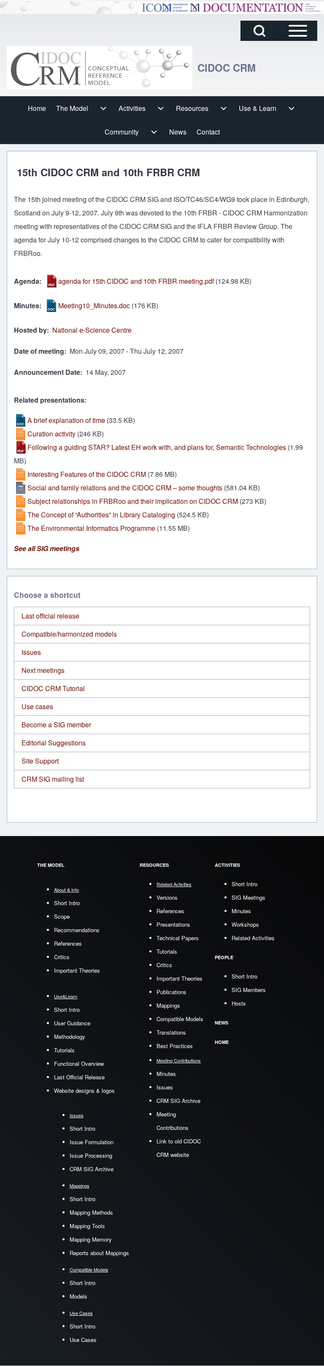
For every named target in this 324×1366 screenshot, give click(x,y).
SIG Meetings (248, 897)
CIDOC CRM (226, 67)
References (68, 943)
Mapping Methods (91, 1212)
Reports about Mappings (99, 1253)
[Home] (99, 67)
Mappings (168, 1005)
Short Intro (67, 903)
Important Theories (77, 970)
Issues (31, 652)
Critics (62, 957)
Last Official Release (79, 1077)
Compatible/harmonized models (69, 634)
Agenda (26, 281)
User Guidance (72, 1023)
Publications (171, 992)
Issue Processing (91, 1155)
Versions (167, 897)
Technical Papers (178, 938)
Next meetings (43, 670)
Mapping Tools (87, 1226)
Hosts (239, 1003)
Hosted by (30, 330)
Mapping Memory (91, 1239)
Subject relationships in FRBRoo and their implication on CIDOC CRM (132, 501)
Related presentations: (50, 400)
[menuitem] (37, 108)
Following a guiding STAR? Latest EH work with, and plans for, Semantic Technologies (156, 447)
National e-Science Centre (92, 330)
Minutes (26, 305)
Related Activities (253, 938)
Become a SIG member (56, 724)
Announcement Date (47, 372)
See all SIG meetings (46, 548)
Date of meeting (39, 351)
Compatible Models (180, 1019)
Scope (62, 916)
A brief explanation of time (66, 420)
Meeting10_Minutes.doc (94, 305)
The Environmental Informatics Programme (91, 528)
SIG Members (249, 990)
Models (78, 1296)
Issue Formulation (91, 1142)
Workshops (245, 924)
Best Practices (175, 1046)
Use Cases (83, 1340)
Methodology (69, 1037)
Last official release (50, 616)
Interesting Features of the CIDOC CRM (86, 474)
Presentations (173, 924)
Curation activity (51, 433)
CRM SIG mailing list (53, 779)
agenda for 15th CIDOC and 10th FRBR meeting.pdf (136, 281)
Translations (171, 1032)
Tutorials (64, 1050)
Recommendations (77, 930)
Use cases (37, 706)
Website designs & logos (84, 1090)
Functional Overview (79, 1063)
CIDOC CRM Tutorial (53, 688)
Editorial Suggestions (54, 743)
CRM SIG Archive (91, 1169)
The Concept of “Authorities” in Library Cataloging (101, 514)
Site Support (40, 761)
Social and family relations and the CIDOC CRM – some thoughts (124, 487)
